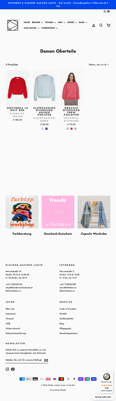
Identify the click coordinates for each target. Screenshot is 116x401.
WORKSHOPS (48, 28)
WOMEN (49, 22)
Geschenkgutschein (69, 333)
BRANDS (36, 22)
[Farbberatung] (22, 212)
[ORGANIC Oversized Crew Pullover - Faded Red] (71, 128)
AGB (8, 323)
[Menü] (111, 373)
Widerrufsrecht (13, 328)
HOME (27, 22)
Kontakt (63, 313)
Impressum (11, 313)
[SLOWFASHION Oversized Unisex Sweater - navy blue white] (46, 128)
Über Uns (10, 308)
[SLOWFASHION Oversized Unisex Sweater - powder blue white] (42, 128)
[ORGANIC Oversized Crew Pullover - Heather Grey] (75, 128)
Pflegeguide (65, 328)
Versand (9, 318)
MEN (60, 22)
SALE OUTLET (30, 28)
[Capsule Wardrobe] (94, 212)
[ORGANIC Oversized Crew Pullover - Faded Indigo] (67, 128)
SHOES (71, 22)
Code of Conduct (68, 308)
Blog (62, 323)
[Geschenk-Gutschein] (58, 212)
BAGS (82, 22)
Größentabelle (66, 318)
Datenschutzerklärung (16, 333)
